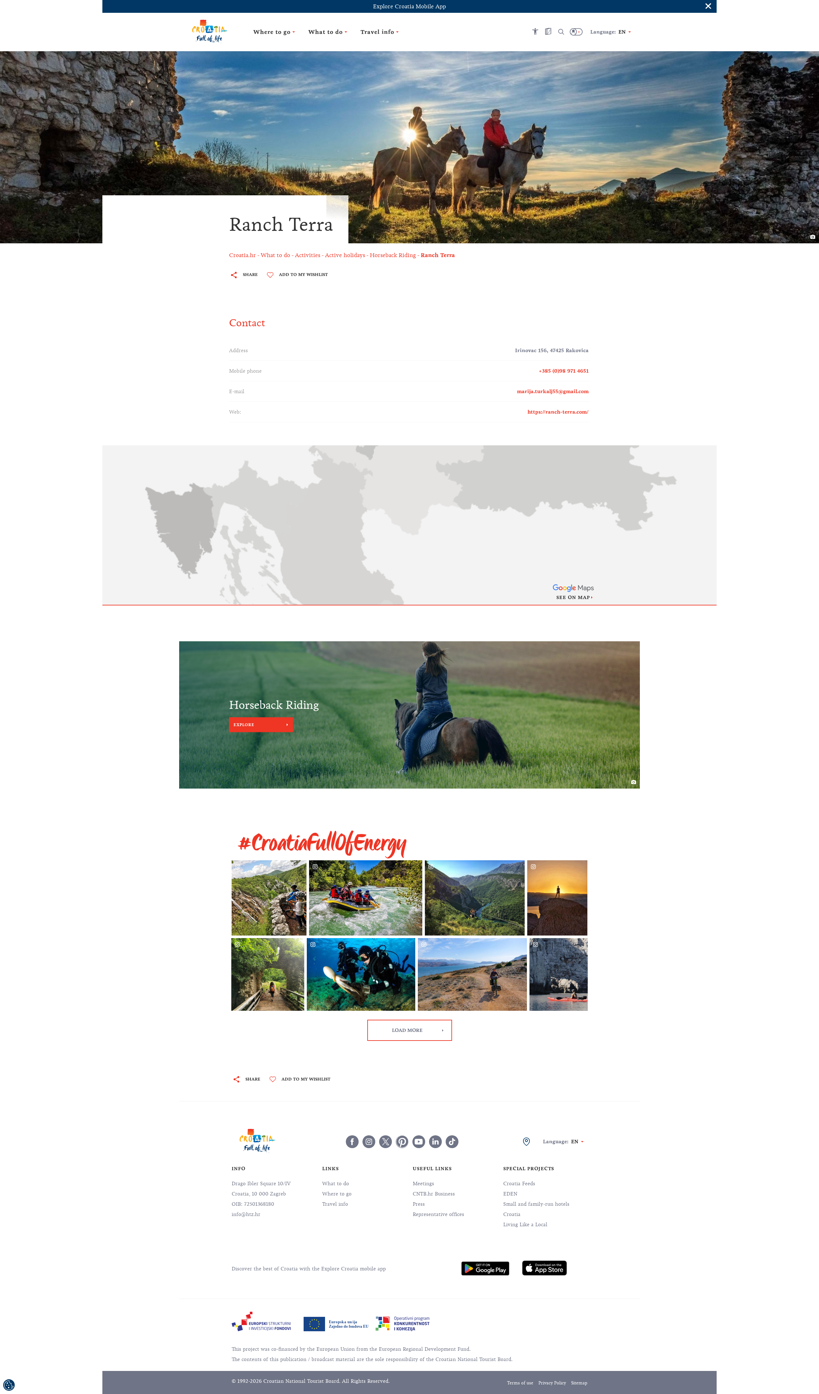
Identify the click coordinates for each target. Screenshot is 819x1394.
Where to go (337, 1194)
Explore (244, 725)
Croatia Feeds (519, 1183)
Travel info (335, 1204)
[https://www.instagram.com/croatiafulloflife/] (368, 1141)
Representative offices (438, 1214)
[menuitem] (485, 1268)
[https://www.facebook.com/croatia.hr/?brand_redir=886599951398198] (352, 1141)
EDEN (510, 1194)
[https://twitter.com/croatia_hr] (385, 1141)
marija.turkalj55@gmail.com (553, 391)
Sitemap (579, 1383)
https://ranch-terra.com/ (558, 412)
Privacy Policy (552, 1383)
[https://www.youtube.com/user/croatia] (418, 1141)
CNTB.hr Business (434, 1194)
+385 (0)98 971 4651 (564, 371)
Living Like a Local (525, 1224)
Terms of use (520, 1383)
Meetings (423, 1183)
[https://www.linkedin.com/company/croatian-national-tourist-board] (435, 1141)
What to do (335, 1183)
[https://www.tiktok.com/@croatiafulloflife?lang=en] (452, 1141)
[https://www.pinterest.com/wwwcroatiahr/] (402, 1141)
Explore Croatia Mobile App (409, 6)
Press (419, 1204)
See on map (573, 597)
